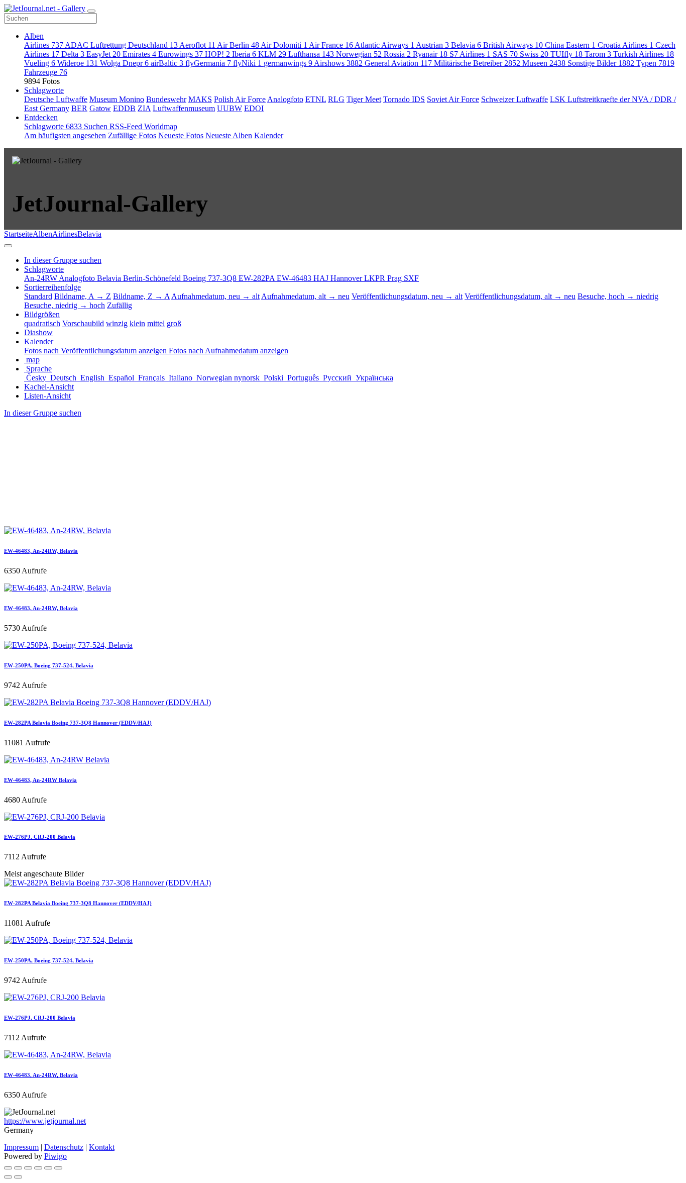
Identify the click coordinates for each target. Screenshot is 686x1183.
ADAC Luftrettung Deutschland (121, 45)
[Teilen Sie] (18, 1167)
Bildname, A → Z (82, 296)
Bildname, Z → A (141, 296)
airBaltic (167, 63)
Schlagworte (44, 90)
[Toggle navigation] (91, 11)
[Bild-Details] (48, 1167)
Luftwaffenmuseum (184, 108)
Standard (38, 296)
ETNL (315, 99)
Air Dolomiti (284, 45)
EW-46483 (295, 278)
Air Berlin (238, 45)
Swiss (534, 54)
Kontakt (102, 1147)
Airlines (43, 45)
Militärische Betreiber (477, 63)
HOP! (217, 54)
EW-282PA (258, 278)
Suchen (96, 126)
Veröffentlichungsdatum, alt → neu (520, 296)
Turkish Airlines (643, 54)
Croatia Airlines (625, 45)
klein (137, 323)
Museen (543, 63)
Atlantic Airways (384, 45)
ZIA (144, 108)
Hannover (347, 278)
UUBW (229, 108)
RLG (336, 99)
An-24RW (41, 278)
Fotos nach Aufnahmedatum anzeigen (228, 350)
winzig (117, 323)
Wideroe (77, 63)
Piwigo (55, 1156)
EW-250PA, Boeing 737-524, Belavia (48, 665)
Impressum (21, 1147)
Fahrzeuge (45, 72)
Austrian (432, 45)
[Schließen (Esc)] (8, 1167)
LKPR (375, 278)
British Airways (513, 45)
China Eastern (570, 45)
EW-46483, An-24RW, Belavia (41, 551)
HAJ (321, 278)
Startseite (18, 234)
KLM (272, 54)
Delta (72, 54)
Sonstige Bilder (600, 63)
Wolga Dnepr (124, 63)
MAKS (200, 99)
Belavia (466, 45)
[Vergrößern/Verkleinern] (38, 1167)
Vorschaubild (83, 323)
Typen (655, 63)
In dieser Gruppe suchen (42, 413)
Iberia (244, 54)
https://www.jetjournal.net (45, 1121)
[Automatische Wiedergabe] (58, 1167)
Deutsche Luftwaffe (55, 99)
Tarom (598, 54)
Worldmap (160, 126)
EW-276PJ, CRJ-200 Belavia (39, 837)
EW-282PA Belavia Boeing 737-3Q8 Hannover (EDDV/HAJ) (78, 723)
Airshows (338, 63)
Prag (395, 278)
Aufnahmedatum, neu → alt (215, 296)
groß (174, 323)
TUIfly (566, 54)
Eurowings (180, 54)
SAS (505, 54)
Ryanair (430, 54)
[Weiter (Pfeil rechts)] (18, 1176)
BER (79, 108)
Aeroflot (197, 45)
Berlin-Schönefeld (153, 278)
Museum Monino (116, 99)
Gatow (100, 108)
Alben (34, 36)
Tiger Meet (364, 99)
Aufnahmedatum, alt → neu (305, 296)
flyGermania (208, 63)
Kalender (268, 135)
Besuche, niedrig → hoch (64, 305)
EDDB (124, 108)
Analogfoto (285, 99)
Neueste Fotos (180, 135)
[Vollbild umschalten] (28, 1167)
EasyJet (103, 54)
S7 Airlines (470, 54)
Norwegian (359, 54)
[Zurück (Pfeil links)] (8, 1176)
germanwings (288, 63)
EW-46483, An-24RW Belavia (40, 780)
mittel (156, 323)
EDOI (254, 108)
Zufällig (119, 305)
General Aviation (398, 63)
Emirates (139, 54)
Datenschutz (63, 1147)
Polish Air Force (240, 99)
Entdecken (41, 117)
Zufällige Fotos (132, 135)
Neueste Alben (228, 135)
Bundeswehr (166, 99)
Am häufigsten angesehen (65, 135)
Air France (331, 45)
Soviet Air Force (453, 99)
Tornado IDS (404, 99)
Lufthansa (311, 54)
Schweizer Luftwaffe (514, 99)
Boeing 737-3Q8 (211, 278)
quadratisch (42, 323)
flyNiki (247, 63)
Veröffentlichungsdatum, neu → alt (407, 296)
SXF (411, 278)
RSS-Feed (126, 126)
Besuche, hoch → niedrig (618, 296)
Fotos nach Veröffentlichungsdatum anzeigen (96, 350)
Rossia (397, 54)
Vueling (39, 63)
